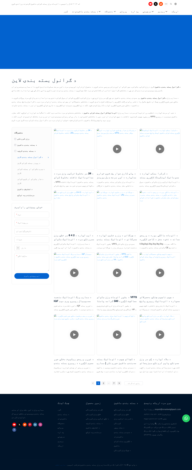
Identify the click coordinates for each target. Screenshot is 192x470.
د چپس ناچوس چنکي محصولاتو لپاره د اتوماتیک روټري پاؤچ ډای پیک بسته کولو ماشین (159, 299)
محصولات (79, 44)
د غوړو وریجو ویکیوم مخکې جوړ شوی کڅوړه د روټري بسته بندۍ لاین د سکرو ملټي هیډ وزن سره (74, 361)
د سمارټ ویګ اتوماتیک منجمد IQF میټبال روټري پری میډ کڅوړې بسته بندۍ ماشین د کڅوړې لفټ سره (72, 299)
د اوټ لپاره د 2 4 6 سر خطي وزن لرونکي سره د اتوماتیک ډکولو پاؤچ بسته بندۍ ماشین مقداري (73, 237)
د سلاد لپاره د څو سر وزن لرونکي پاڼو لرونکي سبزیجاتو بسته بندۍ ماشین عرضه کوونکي (159, 361)
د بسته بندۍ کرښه (94, 44)
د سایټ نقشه (61, 465)
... (108, 383)
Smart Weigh (67, 44)
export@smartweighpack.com (168, 409)
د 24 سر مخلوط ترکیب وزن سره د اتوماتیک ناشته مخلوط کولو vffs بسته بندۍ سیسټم (74, 175)
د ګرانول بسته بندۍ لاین (118, 44)
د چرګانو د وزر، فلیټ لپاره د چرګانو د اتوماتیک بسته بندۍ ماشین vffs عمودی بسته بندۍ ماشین (116, 237)
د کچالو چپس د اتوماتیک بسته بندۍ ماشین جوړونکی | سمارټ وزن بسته (116, 361)
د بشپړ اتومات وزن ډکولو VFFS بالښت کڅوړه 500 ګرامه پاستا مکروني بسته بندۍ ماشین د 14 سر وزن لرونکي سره (117, 299)
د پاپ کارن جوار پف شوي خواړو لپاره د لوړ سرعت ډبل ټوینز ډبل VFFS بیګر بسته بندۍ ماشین (116, 175)
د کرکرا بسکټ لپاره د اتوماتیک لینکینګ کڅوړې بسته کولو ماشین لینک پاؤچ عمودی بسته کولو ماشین (159, 175)
